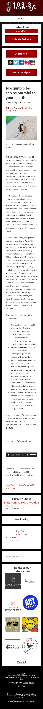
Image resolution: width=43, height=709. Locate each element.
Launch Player (21, 30)
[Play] (9, 455)
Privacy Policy (28, 682)
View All (21, 662)
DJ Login (21, 686)
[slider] (33, 455)
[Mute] (28, 455)
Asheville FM (21, 7)
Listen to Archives (21, 39)
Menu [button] (23, 19)
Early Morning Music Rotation (21, 502)
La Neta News (21, 534)
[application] (21, 455)
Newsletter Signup (21, 72)
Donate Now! (21, 53)
